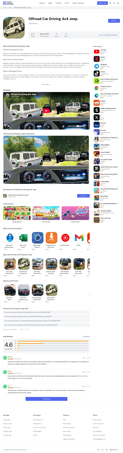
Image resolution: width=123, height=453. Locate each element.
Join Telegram (97, 431)
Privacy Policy (97, 420)
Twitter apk (6, 427)
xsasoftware (32, 23)
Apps (50, 3)
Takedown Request (69, 439)
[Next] (86, 160)
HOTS (67, 3)
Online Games (78, 3)
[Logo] (8, 3)
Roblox (35, 435)
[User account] (118, 3)
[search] (110, 3)
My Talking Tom (38, 420)
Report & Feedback (99, 435)
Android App (67, 424)
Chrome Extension (69, 427)
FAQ (64, 420)
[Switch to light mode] (114, 3)
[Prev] (6, 160)
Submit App (102, 3)
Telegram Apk (7, 431)
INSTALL (114, 21)
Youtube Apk (7, 435)
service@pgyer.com (99, 439)
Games (42, 3)
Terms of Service (98, 424)
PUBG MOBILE (37, 431)
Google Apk (6, 420)
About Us (96, 427)
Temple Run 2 (37, 424)
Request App (67, 435)
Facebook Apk (7, 424)
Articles (58, 3)
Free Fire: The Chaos (39, 427)
